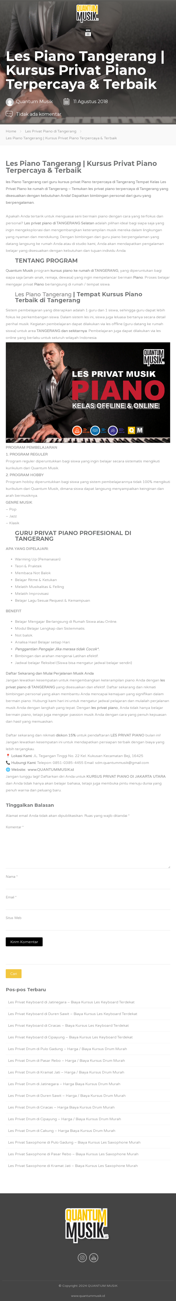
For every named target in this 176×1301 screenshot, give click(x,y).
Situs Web (14, 918)
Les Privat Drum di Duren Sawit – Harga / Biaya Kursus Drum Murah (67, 1095)
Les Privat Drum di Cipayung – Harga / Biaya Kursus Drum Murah (64, 1119)
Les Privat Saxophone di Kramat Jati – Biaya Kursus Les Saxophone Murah (73, 1166)
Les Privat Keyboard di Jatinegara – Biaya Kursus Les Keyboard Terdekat (71, 1002)
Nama (12, 877)
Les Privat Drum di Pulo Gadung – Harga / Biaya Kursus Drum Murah (67, 1049)
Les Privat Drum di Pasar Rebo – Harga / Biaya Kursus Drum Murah (66, 1060)
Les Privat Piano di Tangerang (50, 131)
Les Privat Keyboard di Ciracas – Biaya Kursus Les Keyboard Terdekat (68, 1025)
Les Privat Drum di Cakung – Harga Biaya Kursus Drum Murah (61, 1130)
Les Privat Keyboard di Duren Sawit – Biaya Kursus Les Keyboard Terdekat (72, 1014)
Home (11, 131)
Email (11, 897)
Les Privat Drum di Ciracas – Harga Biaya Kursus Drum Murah (61, 1107)
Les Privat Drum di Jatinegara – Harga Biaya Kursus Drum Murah (64, 1084)
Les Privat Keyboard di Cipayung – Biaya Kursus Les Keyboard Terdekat (70, 1037)
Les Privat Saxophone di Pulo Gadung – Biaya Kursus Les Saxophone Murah (74, 1142)
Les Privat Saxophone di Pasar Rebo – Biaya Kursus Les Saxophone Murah (73, 1154)
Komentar (15, 827)
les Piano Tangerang (23, 182)
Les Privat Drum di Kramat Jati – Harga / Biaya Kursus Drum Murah (66, 1072)
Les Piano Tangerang (43, 294)
